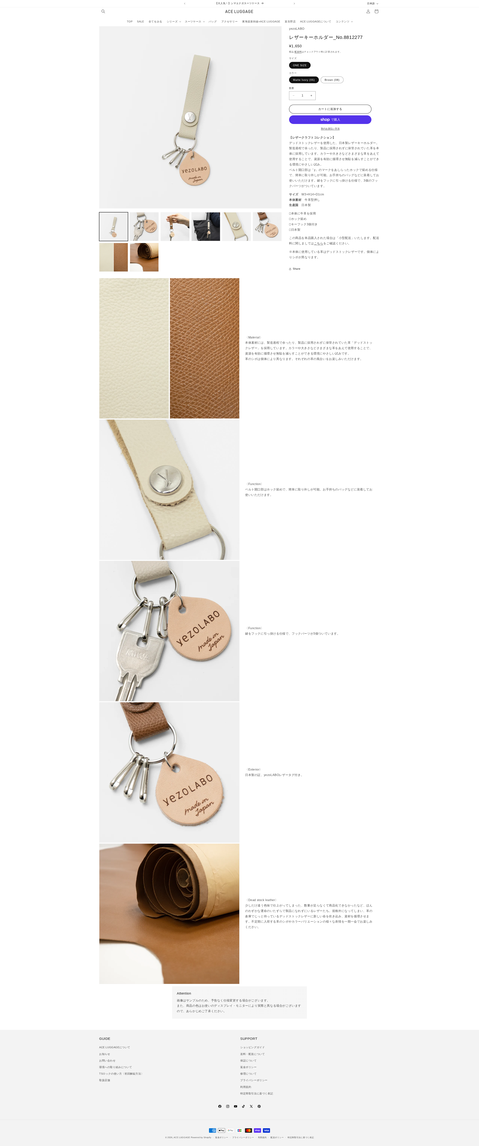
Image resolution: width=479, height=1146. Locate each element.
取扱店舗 (104, 1080)
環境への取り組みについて (115, 1067)
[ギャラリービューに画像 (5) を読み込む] (205, 226)
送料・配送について (252, 1054)
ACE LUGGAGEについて (114, 1047)
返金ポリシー (248, 1067)
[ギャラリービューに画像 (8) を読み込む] (113, 257)
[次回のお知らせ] (294, 3)
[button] (103, 11)
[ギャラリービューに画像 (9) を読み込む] (144, 257)
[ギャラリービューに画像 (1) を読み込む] (113, 226)
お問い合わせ (107, 1060)
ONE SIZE (300, 65)
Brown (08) (332, 79)
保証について (248, 1060)
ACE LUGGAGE (182, 1137)
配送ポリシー (277, 1137)
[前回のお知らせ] (185, 3)
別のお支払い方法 (330, 128)
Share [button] (296, 268)
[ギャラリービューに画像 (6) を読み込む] (236, 226)
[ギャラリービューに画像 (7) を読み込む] (267, 226)
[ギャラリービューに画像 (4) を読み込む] (175, 226)
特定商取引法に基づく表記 (256, 1093)
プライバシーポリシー (254, 1080)
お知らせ (104, 1054)
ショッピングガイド (252, 1047)
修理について (248, 1073)
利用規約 (245, 1086)
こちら (318, 243)
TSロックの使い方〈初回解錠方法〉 (121, 1073)
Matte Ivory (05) (304, 79)
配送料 (298, 51)
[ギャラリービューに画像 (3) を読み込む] (144, 226)
